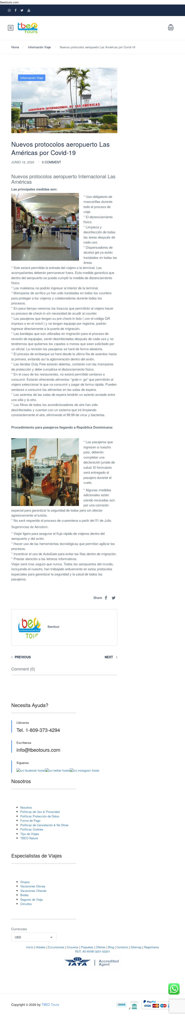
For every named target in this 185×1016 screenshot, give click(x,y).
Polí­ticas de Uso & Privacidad (40, 812)
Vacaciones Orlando (33, 890)
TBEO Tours (50, 1004)
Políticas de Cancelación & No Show (44, 825)
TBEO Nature (29, 838)
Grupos (25, 882)
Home (15, 47)
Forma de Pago (30, 820)
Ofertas (101, 947)
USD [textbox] (18, 937)
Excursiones (56, 947)
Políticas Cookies (31, 829)
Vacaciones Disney (32, 886)
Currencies (19, 929)
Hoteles (41, 947)
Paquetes (87, 947)
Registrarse (151, 947)
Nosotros (26, 807)
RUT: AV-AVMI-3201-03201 (92, 951)
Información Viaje (39, 47)
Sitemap (136, 947)
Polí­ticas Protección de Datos (39, 816)
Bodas (24, 895)
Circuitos (26, 904)
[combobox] (33, 937)
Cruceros (73, 947)
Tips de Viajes (29, 834)
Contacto (122, 947)
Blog (111, 947)
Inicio (29, 947)
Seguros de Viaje (31, 899)
